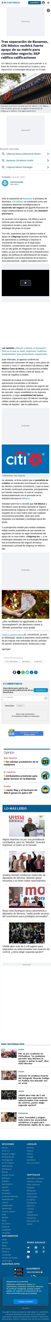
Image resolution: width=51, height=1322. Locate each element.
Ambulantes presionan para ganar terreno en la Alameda (20, 777)
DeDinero (31, 1206)
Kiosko (7, 786)
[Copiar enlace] (31, 672)
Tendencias (6, 1208)
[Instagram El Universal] (36, 1252)
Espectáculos (7, 1199)
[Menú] (48, 2)
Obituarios (31, 1191)
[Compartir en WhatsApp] (23, 672)
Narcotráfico (7, 1184)
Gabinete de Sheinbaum (7, 1167)
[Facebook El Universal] (36, 1247)
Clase (4, 1239)
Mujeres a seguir (9, 1154)
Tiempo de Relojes (10, 1258)
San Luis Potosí (33, 1163)
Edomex (30, 1148)
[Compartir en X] (19, 672)
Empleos (30, 1187)
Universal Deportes (10, 1196)
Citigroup (38, 661)
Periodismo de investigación (8, 1158)
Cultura (5, 1202)
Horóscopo (31, 1218)
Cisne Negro (7, 1261)
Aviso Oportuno (33, 1184)
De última (6, 1224)
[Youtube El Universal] (28, 1252)
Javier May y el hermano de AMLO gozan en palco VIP (20, 791)
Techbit (5, 1218)
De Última (6, 1249)
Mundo (5, 1172)
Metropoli (6, 1178)
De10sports (31, 1203)
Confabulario (7, 1205)
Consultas (6, 1233)
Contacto (25, 1308)
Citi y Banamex (11, 661)
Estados (5, 1181)
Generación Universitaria (32, 1195)
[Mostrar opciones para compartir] (48, 10)
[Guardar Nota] (36, 672)
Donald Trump (8, 1175)
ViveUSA (30, 1209)
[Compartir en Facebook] (14, 672)
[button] (34, 2)
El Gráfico (31, 1200)
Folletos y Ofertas (34, 1181)
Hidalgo (30, 1157)
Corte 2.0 (6, 1151)
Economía (6, 177)
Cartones (5, 1190)
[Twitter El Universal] (43, 1247)
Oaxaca (30, 1151)
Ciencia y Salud (8, 1211)
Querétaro (31, 1160)
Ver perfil (14, 184)
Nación (5, 1148)
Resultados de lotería (33, 1222)
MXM (4, 1214)
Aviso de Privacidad (29, 1293)
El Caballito (10, 772)
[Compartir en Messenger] (27, 672)
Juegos (30, 1212)
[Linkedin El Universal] (28, 1257)
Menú (4, 1221)
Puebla (30, 1154)
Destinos (5, 1227)
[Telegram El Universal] (28, 1247)
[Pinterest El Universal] (43, 1252)
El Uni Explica (8, 1163)
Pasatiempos (32, 1215)
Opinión (9, 752)
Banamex (26, 661)
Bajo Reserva (10, 758)
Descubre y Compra (35, 1178)
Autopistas (6, 1230)
